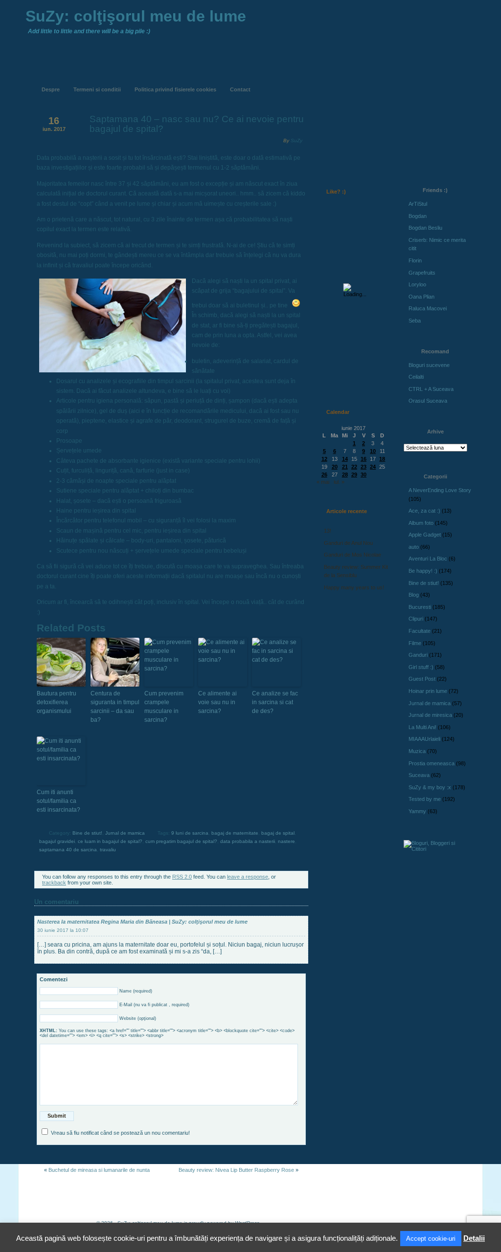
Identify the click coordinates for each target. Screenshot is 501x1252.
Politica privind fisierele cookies (175, 89)
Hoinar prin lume (428, 691)
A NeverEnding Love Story (440, 490)
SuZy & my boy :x (430, 787)
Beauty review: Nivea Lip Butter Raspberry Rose (236, 1170)
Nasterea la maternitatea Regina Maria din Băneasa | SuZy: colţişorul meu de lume (142, 922)
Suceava (419, 775)
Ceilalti (416, 377)
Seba (415, 321)
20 (335, 467)
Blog (414, 595)
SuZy (296, 140)
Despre (51, 89)
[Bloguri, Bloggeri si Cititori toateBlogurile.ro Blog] (436, 849)
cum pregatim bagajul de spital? (181, 841)
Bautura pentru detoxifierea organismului (56, 702)
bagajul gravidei (57, 841)
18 (382, 459)
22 (354, 467)
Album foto (421, 523)
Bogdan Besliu (425, 228)
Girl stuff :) (421, 667)
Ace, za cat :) (424, 511)
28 (345, 474)
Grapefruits (422, 273)
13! (327, 531)
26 (324, 474)
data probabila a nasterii (247, 841)
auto (414, 547)
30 (363, 474)
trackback (54, 882)
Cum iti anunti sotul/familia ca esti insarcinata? (58, 801)
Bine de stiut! (87, 833)
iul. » (339, 482)
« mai (323, 482)
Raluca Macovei (428, 308)
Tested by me (425, 799)
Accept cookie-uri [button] (430, 1238)
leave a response (247, 877)
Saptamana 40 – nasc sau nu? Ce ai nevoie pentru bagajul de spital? (197, 124)
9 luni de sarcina (189, 833)
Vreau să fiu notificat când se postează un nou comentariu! (120, 1133)
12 (324, 459)
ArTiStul (418, 204)
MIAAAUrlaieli (424, 739)
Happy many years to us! (354, 587)
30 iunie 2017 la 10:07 (63, 930)
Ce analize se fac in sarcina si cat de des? (275, 702)
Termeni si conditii (97, 89)
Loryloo (417, 284)
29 (354, 474)
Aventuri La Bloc (428, 558)
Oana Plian (421, 297)
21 (345, 467)
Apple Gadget (425, 535)
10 (373, 451)
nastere (286, 841)
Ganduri (418, 655)
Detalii (474, 1238)
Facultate (420, 631)
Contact (240, 89)
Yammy (417, 811)
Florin (415, 260)
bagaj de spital (278, 833)
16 (363, 459)
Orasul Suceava (428, 401)
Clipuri (416, 619)
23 (363, 467)
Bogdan (418, 216)
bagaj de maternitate (234, 833)
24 (373, 467)
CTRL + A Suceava (431, 389)
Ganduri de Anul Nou (348, 543)
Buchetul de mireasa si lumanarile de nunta (99, 1170)
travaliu (108, 849)
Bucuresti (420, 607)
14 (345, 459)
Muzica (417, 751)
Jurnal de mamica (125, 833)
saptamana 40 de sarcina (68, 849)
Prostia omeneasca (432, 763)
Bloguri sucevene (429, 365)
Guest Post (422, 679)
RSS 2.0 (182, 877)
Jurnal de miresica (430, 715)
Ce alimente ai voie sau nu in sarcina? (217, 702)
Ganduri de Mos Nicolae (352, 555)
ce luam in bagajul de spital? (110, 841)
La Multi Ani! (422, 727)
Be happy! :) (423, 571)
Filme (415, 643)
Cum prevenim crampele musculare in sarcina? (163, 706)
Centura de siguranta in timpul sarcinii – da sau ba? (115, 706)
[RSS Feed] (337, 82)
